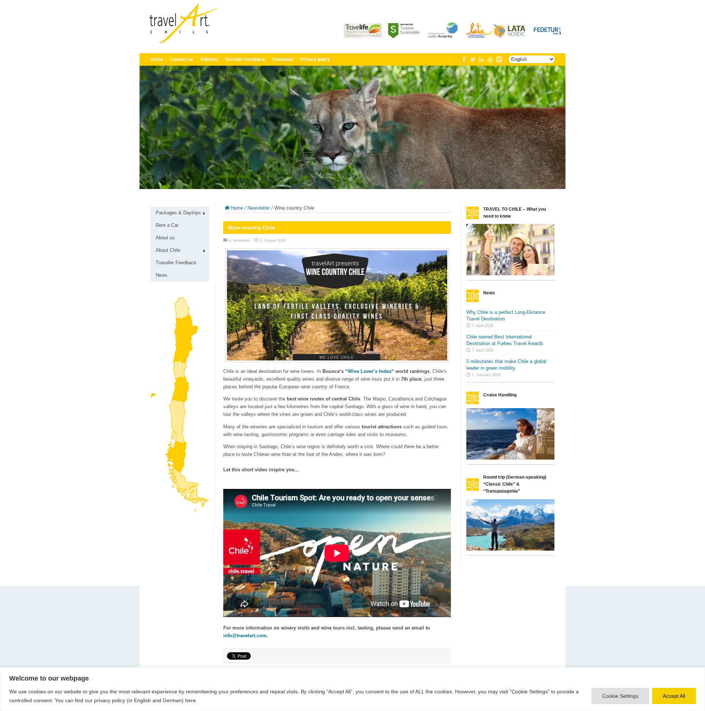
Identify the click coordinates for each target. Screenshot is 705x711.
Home (157, 59)
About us (165, 237)
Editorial (209, 59)
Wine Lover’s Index (369, 371)
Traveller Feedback (245, 59)
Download (282, 59)
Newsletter (258, 208)
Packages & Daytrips (178, 212)
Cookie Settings (620, 696)
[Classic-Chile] (510, 549)
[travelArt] (352, 43)
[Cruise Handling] (510, 458)
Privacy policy (315, 59)
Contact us (181, 59)
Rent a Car (167, 225)
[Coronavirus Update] (510, 273)
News (161, 275)
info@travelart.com (245, 635)
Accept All (674, 696)
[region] (352, 689)
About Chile (168, 250)
